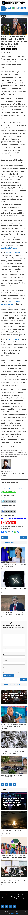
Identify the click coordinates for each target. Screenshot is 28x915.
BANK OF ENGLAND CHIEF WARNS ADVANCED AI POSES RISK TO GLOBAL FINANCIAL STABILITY (13, 802)
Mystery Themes (14, 913)
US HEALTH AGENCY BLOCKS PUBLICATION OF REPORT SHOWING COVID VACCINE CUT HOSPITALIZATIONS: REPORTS (13, 751)
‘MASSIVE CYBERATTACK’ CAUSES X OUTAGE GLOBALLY (13, 589)
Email (5, 654)
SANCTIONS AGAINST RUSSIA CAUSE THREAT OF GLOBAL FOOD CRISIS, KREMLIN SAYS (13, 613)
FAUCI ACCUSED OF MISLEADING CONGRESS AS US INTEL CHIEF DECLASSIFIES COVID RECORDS (13, 726)
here (23, 447)
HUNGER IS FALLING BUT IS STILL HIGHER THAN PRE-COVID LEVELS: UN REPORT (14, 696)
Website (5, 660)
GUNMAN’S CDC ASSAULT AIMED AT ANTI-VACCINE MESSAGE (12, 776)
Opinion (8, 49)
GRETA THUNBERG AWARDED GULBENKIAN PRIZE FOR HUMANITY (13, 565)
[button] (3, 16)
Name (5, 648)
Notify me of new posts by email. (13, 672)
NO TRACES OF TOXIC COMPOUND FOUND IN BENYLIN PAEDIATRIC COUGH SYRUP (5, 537)
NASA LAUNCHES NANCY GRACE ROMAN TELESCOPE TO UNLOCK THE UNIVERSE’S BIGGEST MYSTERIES (12, 832)
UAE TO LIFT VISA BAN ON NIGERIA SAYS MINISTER (24, 537)
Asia (3, 49)
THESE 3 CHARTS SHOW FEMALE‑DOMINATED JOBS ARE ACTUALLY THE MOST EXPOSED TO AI (13, 880)
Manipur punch (13, 339)
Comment (6, 633)
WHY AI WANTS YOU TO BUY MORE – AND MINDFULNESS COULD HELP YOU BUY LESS (13, 856)
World (14, 49)
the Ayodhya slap (13, 252)
